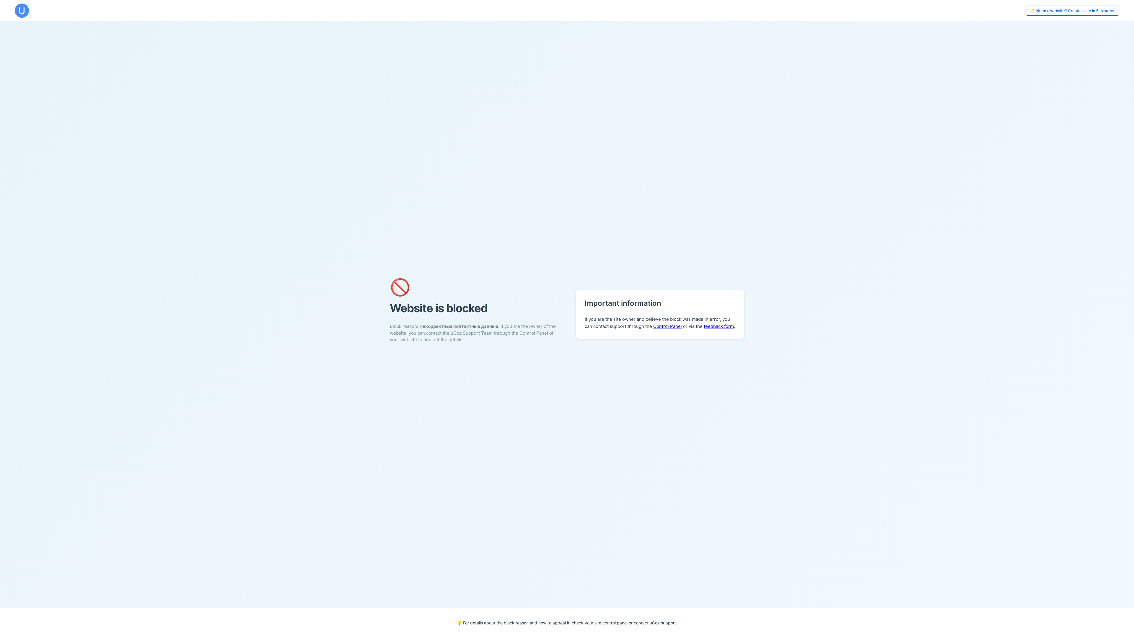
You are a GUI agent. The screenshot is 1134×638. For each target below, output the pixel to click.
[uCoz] (22, 11)
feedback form (719, 326)
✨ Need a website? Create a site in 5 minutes (1072, 10)
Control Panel (667, 326)
